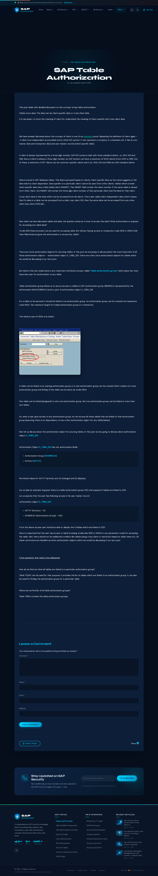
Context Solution (93, 834)
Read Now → (69, 3)
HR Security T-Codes (95, 821)
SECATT (84, 9)
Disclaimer (71, 870)
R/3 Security (62, 9)
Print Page (31, 744)
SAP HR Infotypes (93, 825)
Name (22, 682)
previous (88, 136)
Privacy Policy (82, 870)
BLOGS (150, 10)
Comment (23, 656)
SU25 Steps (60, 856)
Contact (102, 870)
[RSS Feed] (137, 10)
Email (22, 695)
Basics (49, 9)
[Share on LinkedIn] (138, 743)
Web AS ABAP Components (66, 825)
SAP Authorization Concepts (67, 830)
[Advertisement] (79, 32)
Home (41, 9)
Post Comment (30, 725)
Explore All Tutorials (64, 821)
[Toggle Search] (132, 10)
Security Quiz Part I (94, 843)
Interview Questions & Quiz (97, 839)
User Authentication (63, 839)
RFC (74, 9)
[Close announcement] (142, 2)
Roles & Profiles (62, 834)
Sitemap (93, 870)
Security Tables (62, 848)
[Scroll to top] (151, 872)
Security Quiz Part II (94, 848)
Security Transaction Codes (66, 852)
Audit (110, 9)
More (120, 9)
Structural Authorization (96, 830)
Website (22, 708)
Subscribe (128, 778)
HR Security (97, 9)
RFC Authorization (63, 843)
